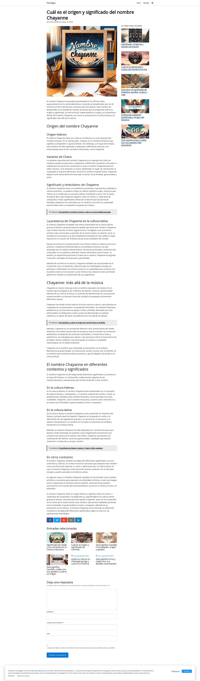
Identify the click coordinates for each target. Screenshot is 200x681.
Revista (146, 3)
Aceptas (186, 671)
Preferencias (175, 671)
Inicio (139, 3)
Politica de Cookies (23, 676)
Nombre (50, 612)
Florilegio (51, 3)
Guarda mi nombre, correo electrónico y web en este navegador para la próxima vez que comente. (81, 648)
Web (48, 634)
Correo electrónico (55, 623)
